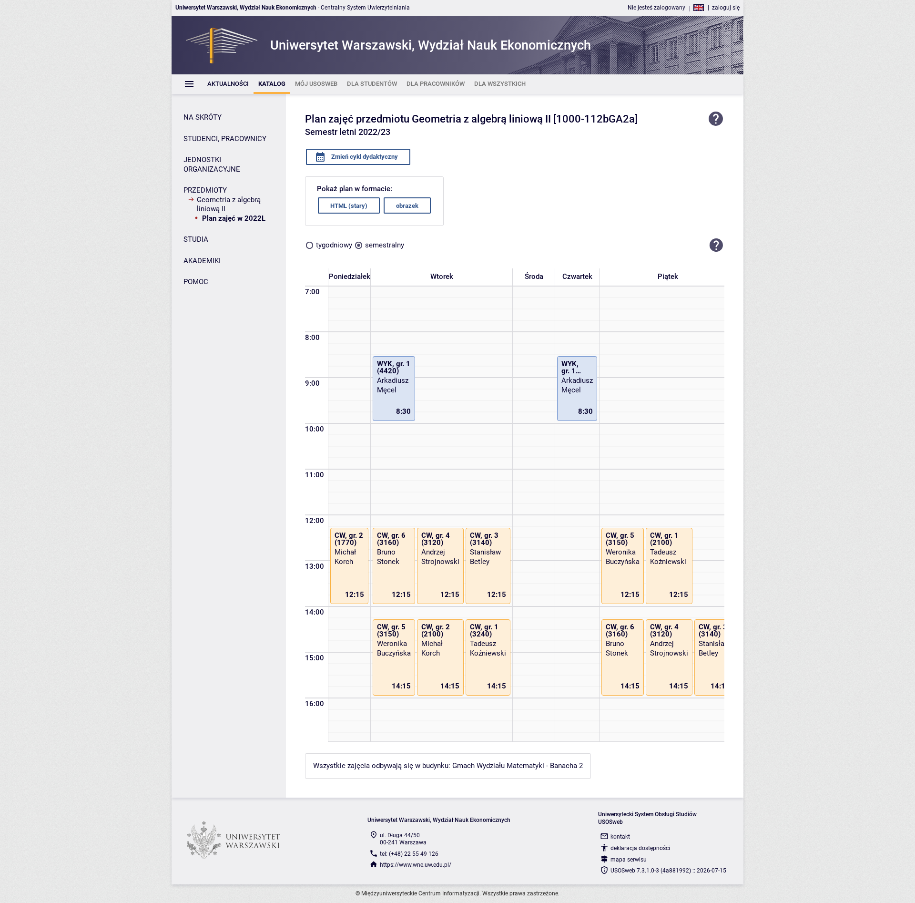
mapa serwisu (628, 859)
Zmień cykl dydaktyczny (364, 156)
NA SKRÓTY (202, 117)
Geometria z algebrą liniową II (229, 204)
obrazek (407, 205)
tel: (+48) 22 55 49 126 (409, 854)
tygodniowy (334, 245)
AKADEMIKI (202, 261)
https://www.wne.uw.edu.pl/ (415, 865)
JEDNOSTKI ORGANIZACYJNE (211, 164)
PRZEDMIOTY (205, 190)
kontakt (620, 836)
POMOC (195, 281)
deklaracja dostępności (640, 848)
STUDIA (195, 239)
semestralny (384, 245)
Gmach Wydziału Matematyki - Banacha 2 (517, 765)
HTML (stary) (348, 205)
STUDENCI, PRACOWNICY (224, 138)
